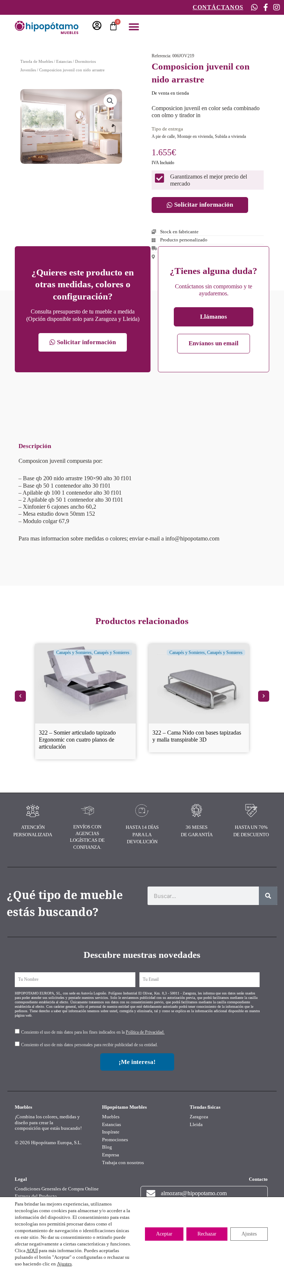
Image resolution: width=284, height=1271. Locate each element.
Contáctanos (218, 7)
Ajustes (64, 1264)
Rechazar (206, 1234)
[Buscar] (268, 896)
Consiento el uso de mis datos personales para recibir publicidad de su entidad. (89, 1044)
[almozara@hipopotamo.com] (150, 1193)
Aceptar (164, 1234)
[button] (133, 26)
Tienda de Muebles (36, 61)
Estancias (64, 61)
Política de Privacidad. (145, 1032)
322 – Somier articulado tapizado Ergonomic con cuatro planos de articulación (77, 739)
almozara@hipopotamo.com (194, 1193)
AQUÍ (32, 1250)
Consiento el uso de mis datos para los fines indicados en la (93, 1032)
